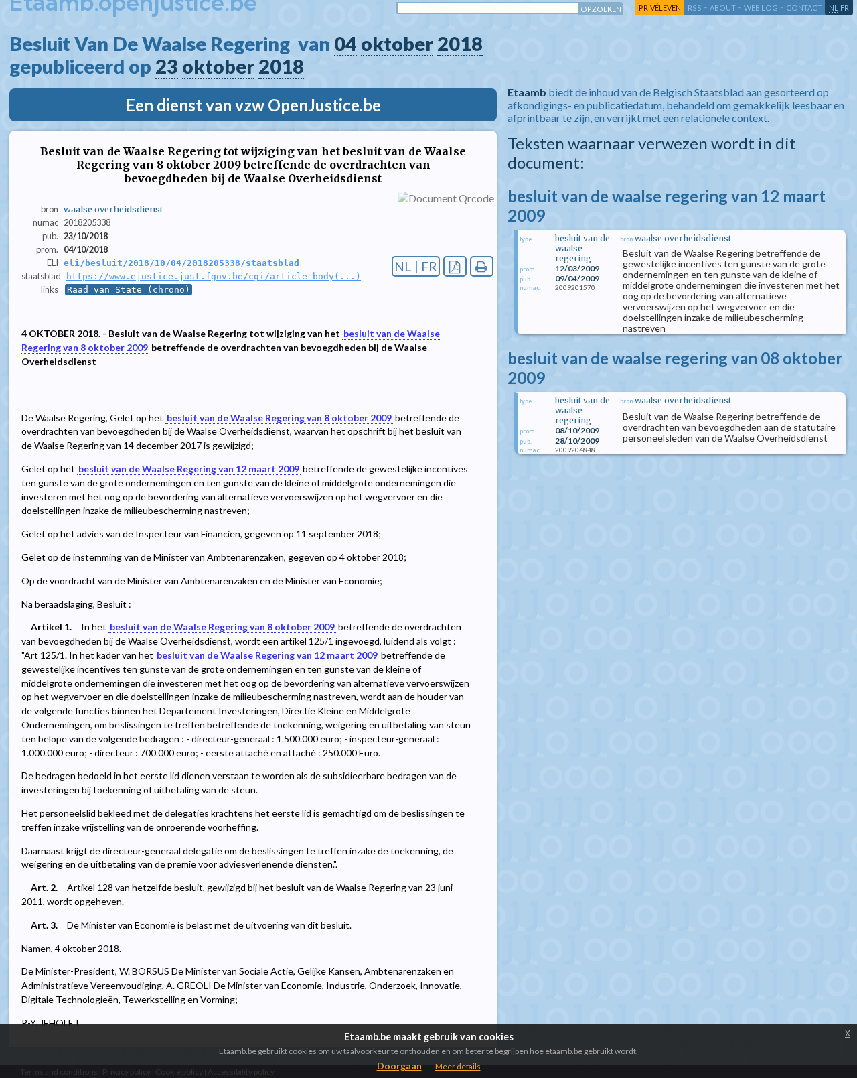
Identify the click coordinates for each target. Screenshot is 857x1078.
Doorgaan (399, 1065)
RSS (695, 7)
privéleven (660, 7)
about (723, 7)
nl (833, 7)
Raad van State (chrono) (128, 290)
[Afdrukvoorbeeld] (481, 266)
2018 (460, 43)
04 (345, 43)
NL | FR (415, 266)
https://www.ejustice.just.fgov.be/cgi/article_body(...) (213, 276)
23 (166, 66)
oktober (397, 43)
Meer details (458, 1066)
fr (844, 7)
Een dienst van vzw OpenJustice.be (253, 105)
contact (804, 7)
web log (761, 7)
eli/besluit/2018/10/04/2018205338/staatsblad (181, 263)
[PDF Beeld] (455, 266)
